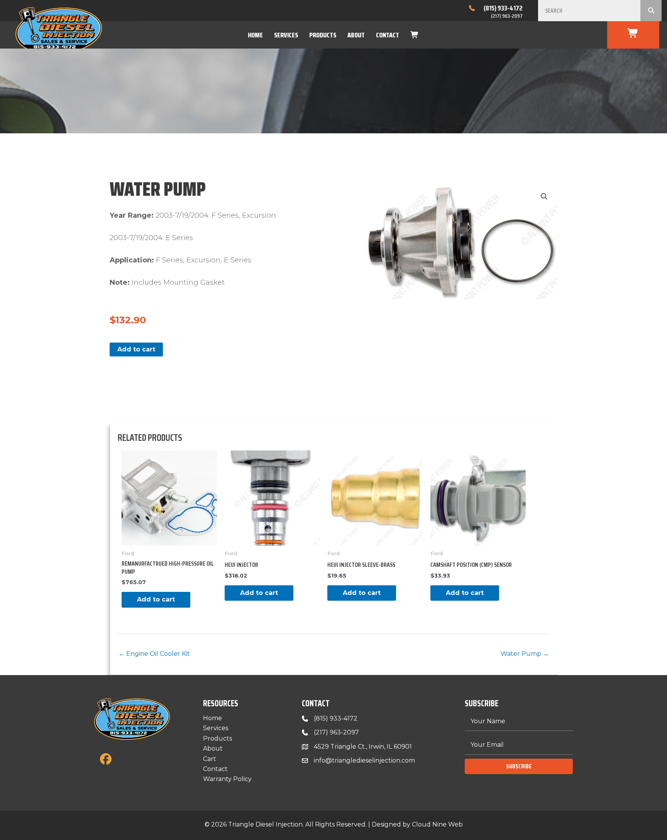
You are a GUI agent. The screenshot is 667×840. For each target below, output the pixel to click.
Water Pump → (525, 653)
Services (286, 35)
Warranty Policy (227, 779)
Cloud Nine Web (437, 824)
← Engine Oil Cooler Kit (154, 653)
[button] (544, 196)
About (356, 35)
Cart (209, 759)
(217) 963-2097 (507, 16)
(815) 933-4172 (503, 8)
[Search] (651, 10)
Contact (387, 35)
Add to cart (136, 349)
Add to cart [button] (156, 599)
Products (322, 35)
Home (255, 35)
